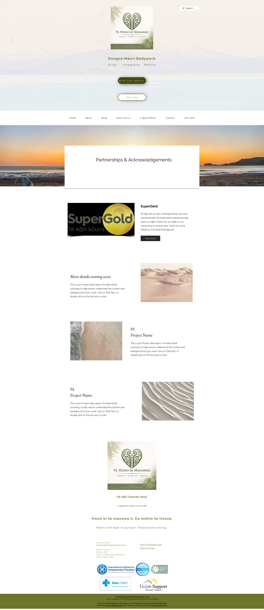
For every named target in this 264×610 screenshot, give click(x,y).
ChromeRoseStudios (114, 605)
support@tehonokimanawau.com (111, 545)
